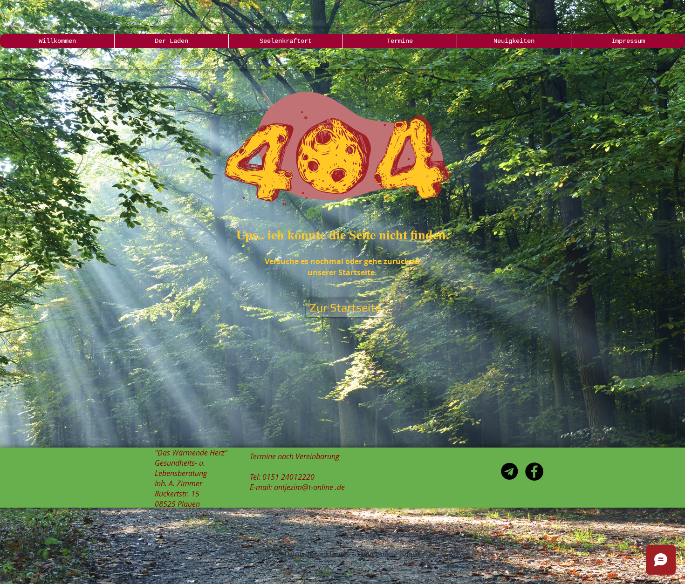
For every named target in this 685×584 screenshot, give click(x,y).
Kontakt (411, 553)
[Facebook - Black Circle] (534, 471)
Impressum (374, 553)
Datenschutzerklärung (316, 553)
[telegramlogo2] (509, 471)
